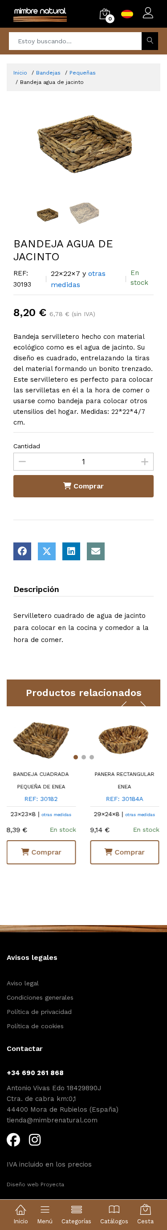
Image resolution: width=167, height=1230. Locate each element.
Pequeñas (82, 73)
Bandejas (48, 73)
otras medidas (98, 814)
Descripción (36, 589)
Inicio (20, 73)
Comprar (87, 486)
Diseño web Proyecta (35, 1184)
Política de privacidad (39, 1011)
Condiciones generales (40, 997)
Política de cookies (35, 1026)
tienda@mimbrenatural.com (52, 1120)
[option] (83, 138)
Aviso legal (23, 983)
